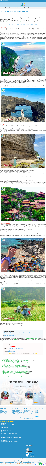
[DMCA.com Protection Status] (29, 451)
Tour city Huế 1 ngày (15, 414)
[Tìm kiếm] (44, 4)
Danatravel (15, 339)
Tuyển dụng (2, 417)
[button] (21, 403)
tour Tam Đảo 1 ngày (18, 461)
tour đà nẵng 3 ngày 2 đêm (20, 462)
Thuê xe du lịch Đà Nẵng (27, 410)
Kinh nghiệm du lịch (38, 413)
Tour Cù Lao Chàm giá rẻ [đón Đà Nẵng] (17, 411)
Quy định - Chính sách (3, 412)
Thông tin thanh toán (3, 413)
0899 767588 (6, 438)
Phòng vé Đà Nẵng (3, 414)
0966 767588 (6, 427)
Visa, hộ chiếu (37, 414)
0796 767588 (6, 443)
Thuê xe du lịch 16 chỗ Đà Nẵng (28, 417)
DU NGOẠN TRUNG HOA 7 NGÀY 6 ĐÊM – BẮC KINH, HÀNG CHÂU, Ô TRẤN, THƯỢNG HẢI (16, 364)
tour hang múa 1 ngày (5, 460)
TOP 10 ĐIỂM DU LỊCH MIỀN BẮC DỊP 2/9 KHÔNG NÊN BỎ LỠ (11, 365)
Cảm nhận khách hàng (3, 411)
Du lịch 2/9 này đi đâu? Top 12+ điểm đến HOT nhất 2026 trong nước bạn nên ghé (15, 371)
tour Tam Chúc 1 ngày (25, 461)
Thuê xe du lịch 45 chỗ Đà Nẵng (28, 418)
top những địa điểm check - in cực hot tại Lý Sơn (23, 21)
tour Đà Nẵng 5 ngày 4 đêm (33, 461)
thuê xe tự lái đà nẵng (5, 462)
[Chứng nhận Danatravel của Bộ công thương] (30, 454)
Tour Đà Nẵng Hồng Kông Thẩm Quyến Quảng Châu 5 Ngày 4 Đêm (17, 413)
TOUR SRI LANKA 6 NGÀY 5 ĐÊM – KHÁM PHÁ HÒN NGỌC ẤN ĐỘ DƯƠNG (14, 366)
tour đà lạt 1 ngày (24, 460)
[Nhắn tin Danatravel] (44, 464)
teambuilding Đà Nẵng (18, 460)
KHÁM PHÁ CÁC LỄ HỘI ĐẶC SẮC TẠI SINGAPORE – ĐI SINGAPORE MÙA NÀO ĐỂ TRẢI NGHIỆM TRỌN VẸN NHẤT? (20, 368)
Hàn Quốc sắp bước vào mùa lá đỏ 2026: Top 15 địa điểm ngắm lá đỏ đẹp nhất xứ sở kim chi (16, 372)
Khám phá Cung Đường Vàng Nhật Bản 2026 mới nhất (10, 361)
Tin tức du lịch (37, 412)
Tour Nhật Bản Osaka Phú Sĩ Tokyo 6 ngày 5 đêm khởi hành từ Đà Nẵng (17, 412)
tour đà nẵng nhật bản (28, 462)
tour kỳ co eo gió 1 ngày (11, 460)
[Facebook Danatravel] (27, 449)
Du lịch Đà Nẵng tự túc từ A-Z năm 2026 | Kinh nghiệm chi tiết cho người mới (14, 373)
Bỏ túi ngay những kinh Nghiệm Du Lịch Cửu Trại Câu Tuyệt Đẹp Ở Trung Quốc (14, 367)
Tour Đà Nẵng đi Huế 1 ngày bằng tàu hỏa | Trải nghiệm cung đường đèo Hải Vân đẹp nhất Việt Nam (17, 374)
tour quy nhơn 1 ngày (11, 461)
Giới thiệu (1, 410)
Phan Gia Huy (32, 456)
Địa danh (36, 411)
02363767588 (6, 426)
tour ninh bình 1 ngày (12, 462)
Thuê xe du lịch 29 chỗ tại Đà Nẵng (28, 414)
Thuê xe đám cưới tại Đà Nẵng (28, 413)
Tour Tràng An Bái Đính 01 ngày (17, 417)
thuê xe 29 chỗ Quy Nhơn (31, 460)
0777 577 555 (9, 430)
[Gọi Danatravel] (40, 464)
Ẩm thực (36, 410)
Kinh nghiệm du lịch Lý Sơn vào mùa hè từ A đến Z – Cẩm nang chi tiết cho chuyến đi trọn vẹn (16, 376)
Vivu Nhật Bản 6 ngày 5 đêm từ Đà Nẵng (8, 359)
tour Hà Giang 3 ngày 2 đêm (39, 460)
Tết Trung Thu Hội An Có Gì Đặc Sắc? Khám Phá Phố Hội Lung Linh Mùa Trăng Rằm (15, 362)
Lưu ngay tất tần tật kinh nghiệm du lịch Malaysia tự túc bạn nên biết (12, 370)
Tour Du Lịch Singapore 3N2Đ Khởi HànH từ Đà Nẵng (17, 410)
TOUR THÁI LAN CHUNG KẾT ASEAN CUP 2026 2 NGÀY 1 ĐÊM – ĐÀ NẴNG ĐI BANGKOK (16, 360)
